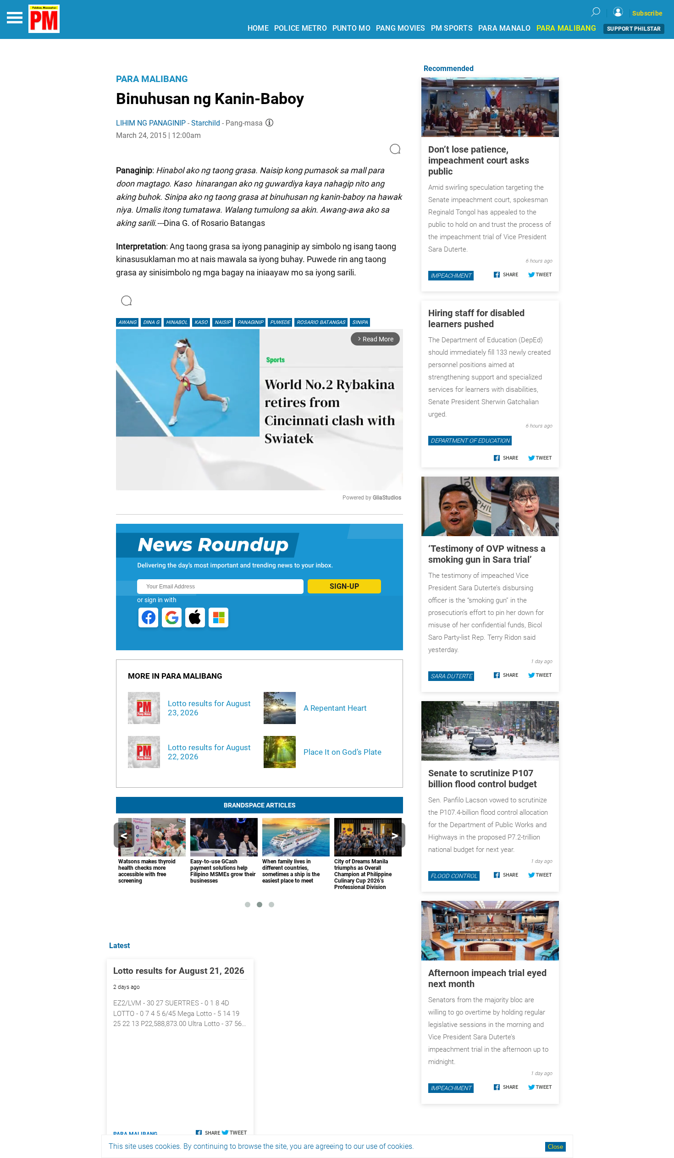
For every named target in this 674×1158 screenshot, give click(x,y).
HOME (258, 28)
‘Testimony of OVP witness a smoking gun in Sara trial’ (487, 554)
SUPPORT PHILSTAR (634, 29)
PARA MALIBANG (566, 28)
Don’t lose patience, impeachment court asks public (478, 160)
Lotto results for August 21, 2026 (178, 971)
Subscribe (647, 13)
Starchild (205, 123)
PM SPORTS (452, 28)
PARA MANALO (504, 28)
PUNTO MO (351, 28)
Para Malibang (152, 78)
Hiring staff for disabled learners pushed (476, 318)
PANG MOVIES (400, 28)
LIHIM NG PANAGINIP (151, 123)
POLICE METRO (300, 28)
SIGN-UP (344, 586)
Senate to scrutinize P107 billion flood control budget (482, 779)
